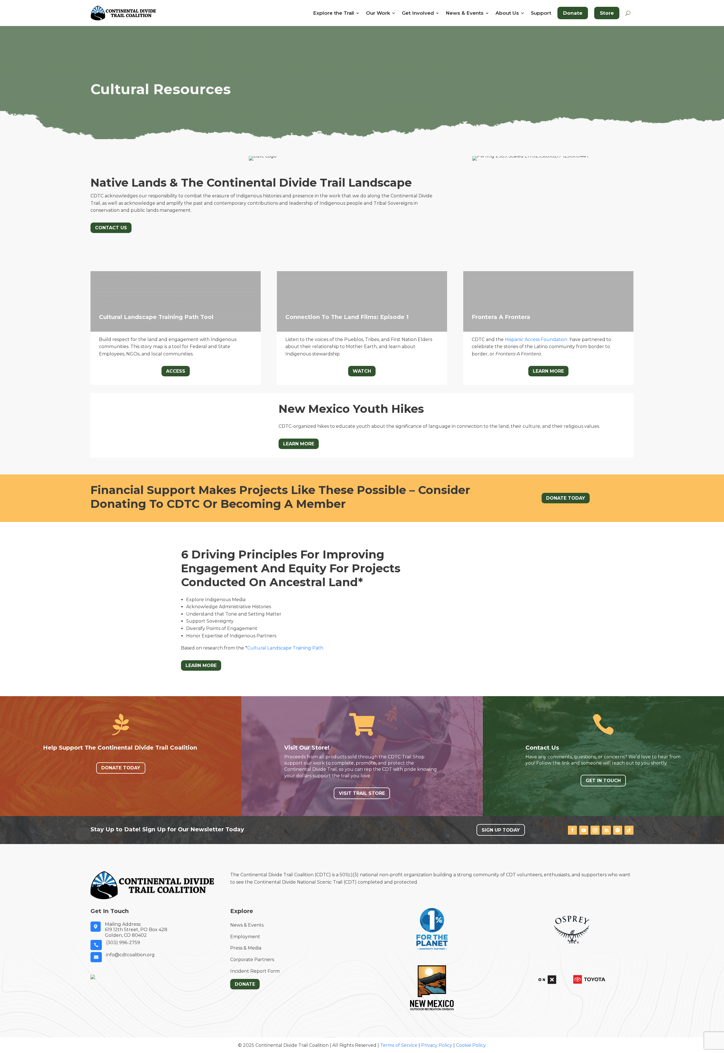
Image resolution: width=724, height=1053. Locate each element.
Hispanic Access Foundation (536, 339)
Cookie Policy (471, 1045)
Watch (362, 371)
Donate (572, 13)
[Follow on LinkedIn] (606, 830)
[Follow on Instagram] (595, 830)
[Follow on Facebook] (572, 830)
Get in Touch (603, 780)
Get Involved (418, 13)
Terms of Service (398, 1045)
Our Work (378, 13)
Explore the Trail (333, 13)
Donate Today (565, 498)
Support (541, 13)
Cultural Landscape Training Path (285, 648)
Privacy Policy (436, 1045)
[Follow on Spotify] (617, 830)
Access (175, 371)
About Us (507, 13)
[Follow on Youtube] (583, 830)
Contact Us (111, 227)
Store (607, 13)
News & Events (465, 13)
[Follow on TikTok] (629, 830)
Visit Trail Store (362, 793)
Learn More (548, 371)
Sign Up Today (501, 830)
